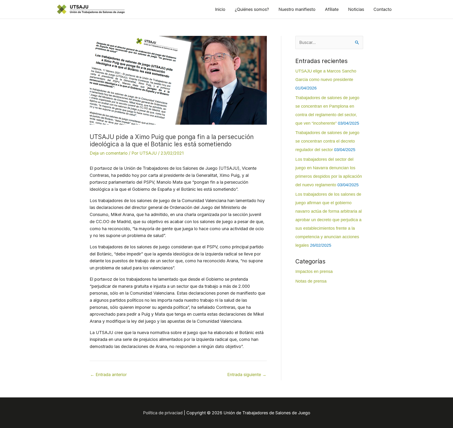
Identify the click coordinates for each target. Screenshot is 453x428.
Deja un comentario (109, 153)
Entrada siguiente (246, 374)
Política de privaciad (163, 412)
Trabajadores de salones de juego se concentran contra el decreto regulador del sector (327, 141)
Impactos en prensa (314, 271)
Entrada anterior (108, 374)
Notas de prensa (311, 281)
